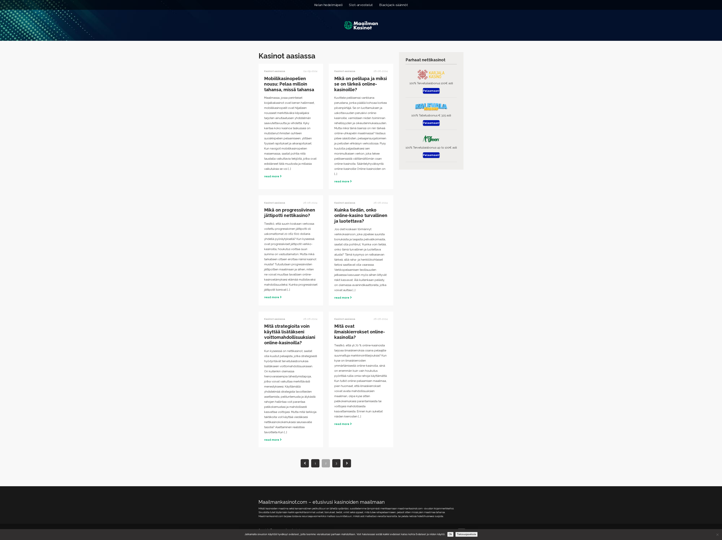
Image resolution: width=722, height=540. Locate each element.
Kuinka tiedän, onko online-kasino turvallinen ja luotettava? (360, 215)
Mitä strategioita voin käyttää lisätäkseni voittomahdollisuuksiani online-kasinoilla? (289, 334)
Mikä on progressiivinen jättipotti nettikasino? (289, 212)
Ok (450, 534)
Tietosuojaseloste (466, 534)
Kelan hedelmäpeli (328, 5)
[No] (717, 534)
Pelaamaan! (431, 90)
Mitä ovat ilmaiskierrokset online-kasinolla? (359, 332)
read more (272, 176)
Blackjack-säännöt (393, 5)
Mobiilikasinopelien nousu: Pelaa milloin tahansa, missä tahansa (289, 84)
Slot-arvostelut (361, 5)
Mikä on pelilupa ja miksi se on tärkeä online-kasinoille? (360, 84)
